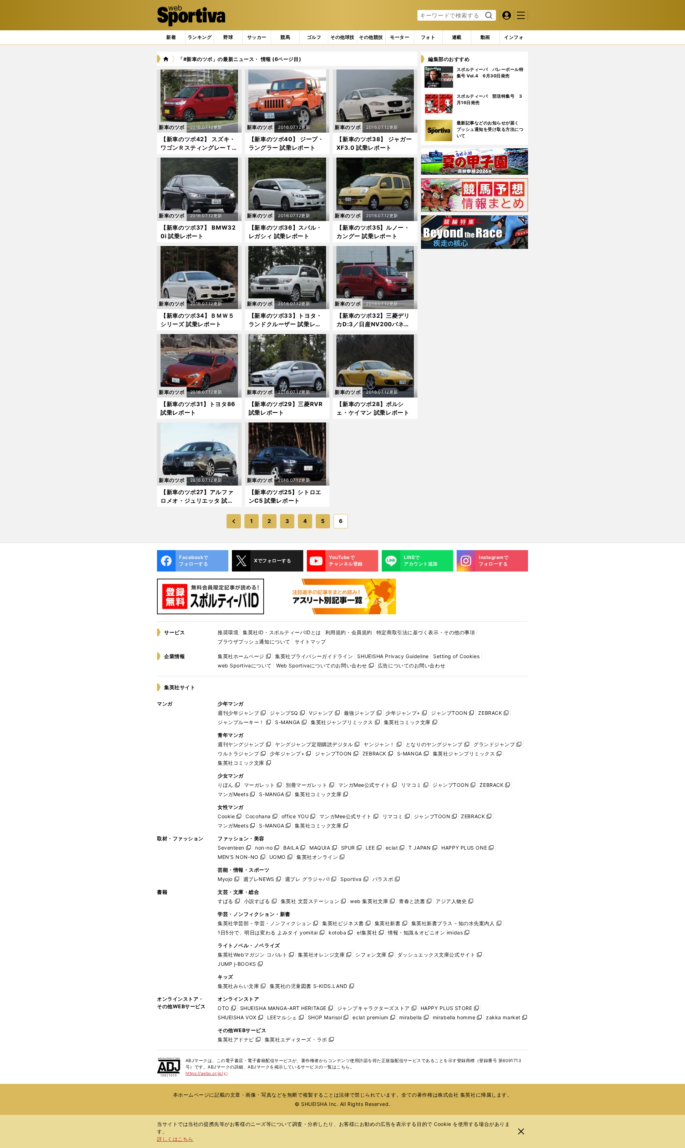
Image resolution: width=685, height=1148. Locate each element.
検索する (488, 15)
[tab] (228, 37)
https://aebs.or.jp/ (207, 1073)
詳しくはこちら (175, 1139)
